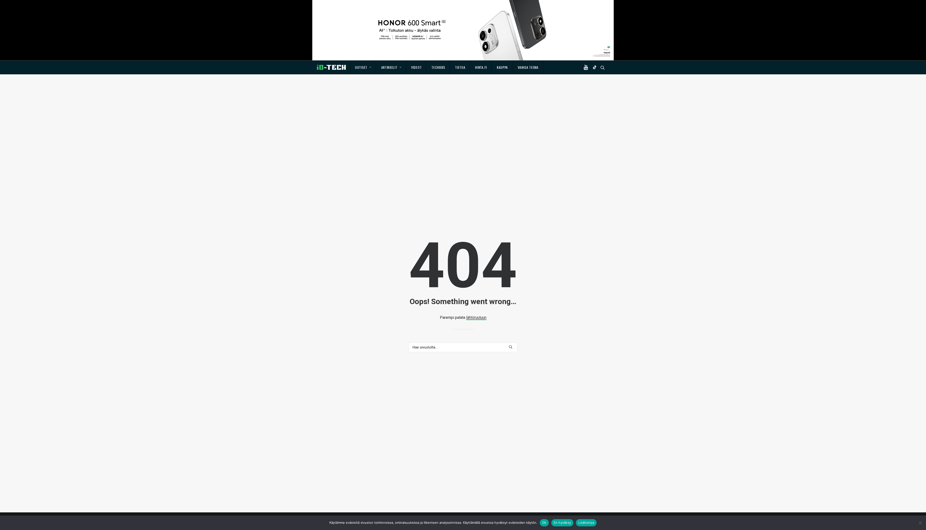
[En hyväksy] (920, 522)
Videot (416, 67)
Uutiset (361, 67)
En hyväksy (562, 522)
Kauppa (502, 67)
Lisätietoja (586, 522)
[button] (587, 67)
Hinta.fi (481, 67)
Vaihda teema (528, 67)
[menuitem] (363, 67)
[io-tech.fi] (331, 67)
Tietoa (460, 67)
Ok (544, 522)
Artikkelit (389, 67)
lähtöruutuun (476, 317)
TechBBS (438, 67)
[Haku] (463, 347)
